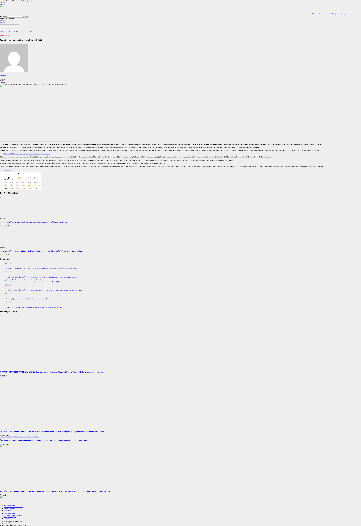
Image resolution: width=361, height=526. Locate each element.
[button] (180, 79)
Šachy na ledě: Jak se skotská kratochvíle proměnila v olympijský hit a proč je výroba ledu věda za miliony (41, 251)
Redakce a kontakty (10, 505)
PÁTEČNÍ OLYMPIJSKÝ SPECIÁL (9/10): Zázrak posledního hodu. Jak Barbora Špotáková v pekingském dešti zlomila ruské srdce (52, 431)
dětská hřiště (7, 170)
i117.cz (2, 32)
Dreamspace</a (21, 525)
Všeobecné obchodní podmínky (13, 507)
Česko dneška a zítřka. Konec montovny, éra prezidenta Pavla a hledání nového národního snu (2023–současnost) (44, 440)
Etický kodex (8, 510)
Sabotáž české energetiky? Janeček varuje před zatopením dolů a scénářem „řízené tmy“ (34, 222)
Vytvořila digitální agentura (8, 525)
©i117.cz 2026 (4, 523)
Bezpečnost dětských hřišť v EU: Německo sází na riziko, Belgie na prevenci (27, 154)
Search (2, 16)
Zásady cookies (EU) (10, 508)
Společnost (9, 32)
